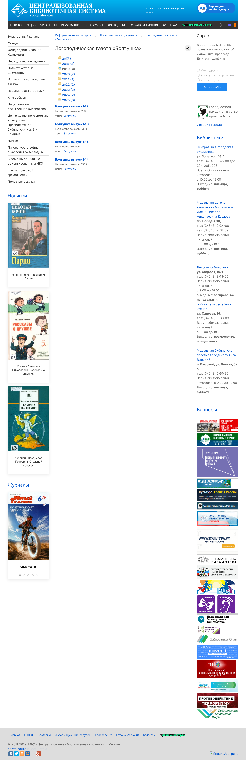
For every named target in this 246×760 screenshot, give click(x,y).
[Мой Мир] (27, 753)
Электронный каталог (24, 36)
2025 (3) (68, 100)
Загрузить (70, 115)
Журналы (18, 485)
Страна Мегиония (127, 735)
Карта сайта (17, 749)
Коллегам (149, 735)
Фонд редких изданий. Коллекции (25, 52)
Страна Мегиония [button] (144, 25)
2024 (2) (68, 95)
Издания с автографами (26, 91)
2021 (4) (68, 79)
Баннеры (207, 410)
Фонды (13, 43)
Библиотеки (210, 138)
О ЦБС (28, 735)
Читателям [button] (48, 25)
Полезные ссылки (21, 181)
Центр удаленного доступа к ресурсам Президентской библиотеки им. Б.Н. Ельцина (28, 125)
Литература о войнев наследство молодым (25, 150)
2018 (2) (68, 64)
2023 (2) (68, 90)
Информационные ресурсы (73, 735)
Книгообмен (17, 97)
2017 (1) (68, 58)
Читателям (44, 735)
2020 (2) (68, 74)
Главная (15, 735)
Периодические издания (26, 61)
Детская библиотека (212, 267)
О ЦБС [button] (31, 25)
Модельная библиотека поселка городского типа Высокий (216, 355)
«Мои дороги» (209, 70)
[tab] (20, 575)
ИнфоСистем (37, 749)
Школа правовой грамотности (20, 172)
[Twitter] (16, 753)
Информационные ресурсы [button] (82, 25)
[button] (221, 25)
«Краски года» (209, 80)
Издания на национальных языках (28, 81)
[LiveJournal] (33, 753)
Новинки (17, 195)
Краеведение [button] (116, 25)
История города (209, 124)
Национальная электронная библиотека (27, 106)
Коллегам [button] (169, 25)
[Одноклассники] (22, 753)
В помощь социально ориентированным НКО (25, 161)
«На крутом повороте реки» (218, 75)
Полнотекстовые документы (20, 70)
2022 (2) (68, 84)
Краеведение (103, 735)
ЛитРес (13, 141)
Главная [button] (16, 25)
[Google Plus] (38, 753)
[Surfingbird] (44, 753)
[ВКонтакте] (10, 753)
